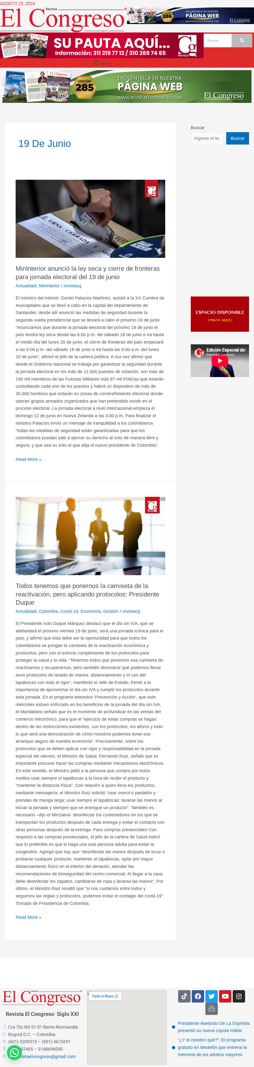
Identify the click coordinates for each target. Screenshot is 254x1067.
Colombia (48, 611)
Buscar (198, 127)
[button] (102, 63)
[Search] (242, 40)
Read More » (28, 459)
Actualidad (26, 285)
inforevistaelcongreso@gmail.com (42, 1056)
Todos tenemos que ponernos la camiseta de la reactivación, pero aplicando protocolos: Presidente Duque (87, 594)
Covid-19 (69, 611)
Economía (91, 611)
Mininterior (49, 285)
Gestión (111, 611)
